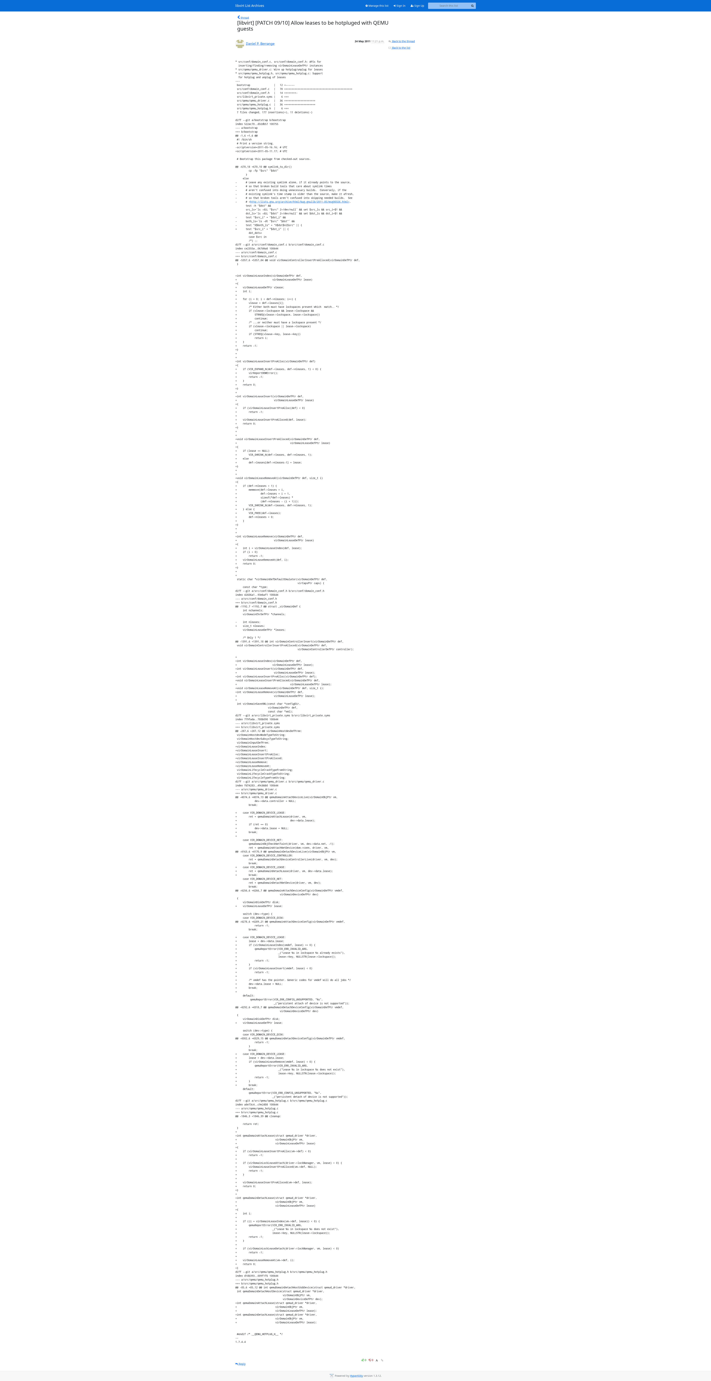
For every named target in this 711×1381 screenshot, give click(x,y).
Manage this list (378, 5)
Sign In (400, 5)
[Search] (472, 6)
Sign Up (419, 5)
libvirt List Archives (249, 6)
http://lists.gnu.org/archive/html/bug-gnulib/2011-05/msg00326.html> (299, 201)
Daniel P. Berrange (260, 43)
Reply (242, 1364)
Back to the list (400, 47)
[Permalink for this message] (382, 1360)
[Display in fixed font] (376, 1360)
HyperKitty (356, 1375)
